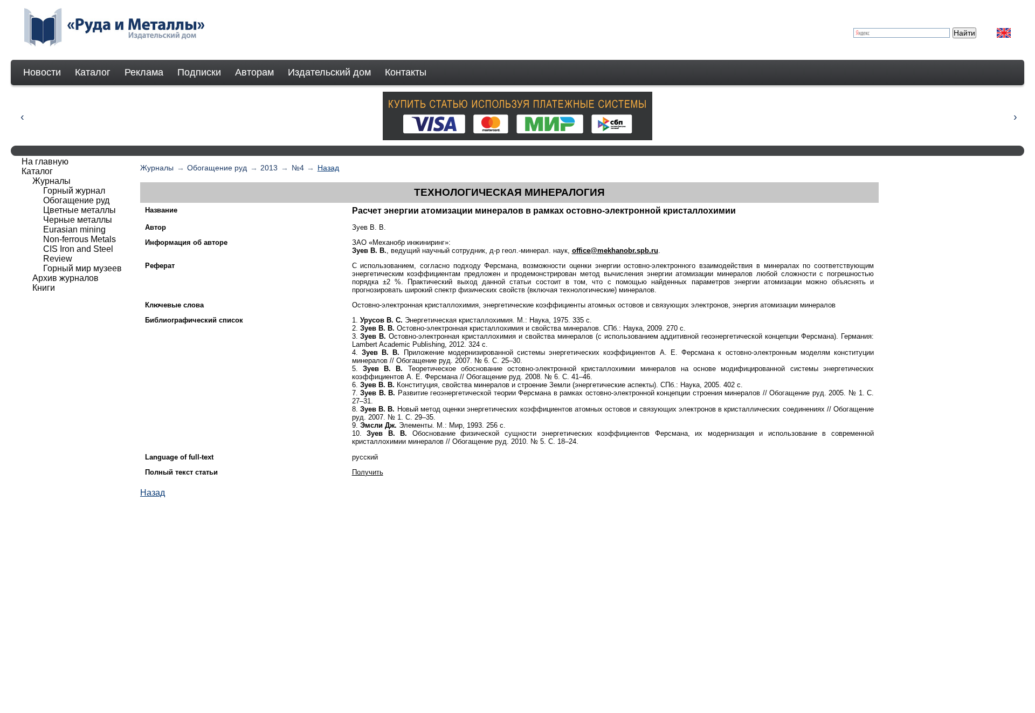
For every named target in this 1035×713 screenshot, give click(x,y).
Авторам (254, 72)
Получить (367, 472)
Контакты (405, 72)
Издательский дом (329, 72)
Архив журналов (65, 278)
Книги (43, 287)
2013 (269, 167)
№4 (298, 167)
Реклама (144, 72)
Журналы (157, 167)
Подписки (199, 72)
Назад (328, 167)
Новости (42, 72)
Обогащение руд (217, 167)
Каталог (93, 72)
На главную (45, 161)
